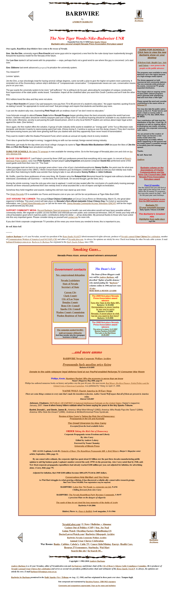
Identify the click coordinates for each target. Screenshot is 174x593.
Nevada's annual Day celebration (140, 236)
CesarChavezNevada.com (33, 203)
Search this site (78, 550)
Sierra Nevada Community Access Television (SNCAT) (91, 203)
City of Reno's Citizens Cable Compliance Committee (124, 566)
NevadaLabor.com (75, 239)
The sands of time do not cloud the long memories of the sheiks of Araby (87, 502)
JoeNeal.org (76, 566)
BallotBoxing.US (103, 530)
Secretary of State (70, 287)
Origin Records (17, 194)
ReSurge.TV (141, 105)
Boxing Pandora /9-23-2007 (105, 331)
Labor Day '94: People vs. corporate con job (92, 486)
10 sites (92, 288)
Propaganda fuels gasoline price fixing (87, 364)
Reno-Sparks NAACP (72, 236)
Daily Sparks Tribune (98, 42)
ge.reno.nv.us (51, 571)
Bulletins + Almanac (101, 524)
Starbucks (93, 547)
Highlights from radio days (152, 219)
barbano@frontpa (38, 571)
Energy (115, 544)
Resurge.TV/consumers (75, 547)
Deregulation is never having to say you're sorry (105, 308)
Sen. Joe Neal (102, 527)
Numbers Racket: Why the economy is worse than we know (94, 379)
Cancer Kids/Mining (101, 544)
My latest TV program (38, 152)
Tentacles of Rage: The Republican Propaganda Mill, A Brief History (90, 451)
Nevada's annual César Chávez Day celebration (31, 568)
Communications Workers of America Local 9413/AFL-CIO (32, 239)
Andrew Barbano (106, 277)
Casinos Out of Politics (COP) (79, 527)
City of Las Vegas (70, 299)
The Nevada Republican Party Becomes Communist (91, 494)
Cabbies (65, 544)
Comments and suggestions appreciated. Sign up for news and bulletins (87, 586)
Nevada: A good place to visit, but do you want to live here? (105, 315)
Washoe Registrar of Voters (70, 315)
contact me (73, 217)
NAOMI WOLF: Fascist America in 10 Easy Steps (87, 390)
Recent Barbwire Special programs (53, 210)
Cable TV (84, 544)
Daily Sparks (50, 577)
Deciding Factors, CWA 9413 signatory (101, 582)
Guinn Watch (68, 530)
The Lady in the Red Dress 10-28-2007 (105, 334)
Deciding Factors (85, 530)
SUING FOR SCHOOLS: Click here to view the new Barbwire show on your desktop (152, 53)
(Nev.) (59, 577)
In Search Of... (95, 550)
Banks (57, 544)
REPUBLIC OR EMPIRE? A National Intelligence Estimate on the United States (85, 403)
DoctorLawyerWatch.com (71, 534)
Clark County (70, 295)
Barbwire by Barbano (20, 577)
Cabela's (74, 544)
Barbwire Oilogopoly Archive (100, 534)
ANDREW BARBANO (82, 21)
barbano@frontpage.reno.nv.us (18, 242)
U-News (86, 524)
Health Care (126, 544)
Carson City (70, 292)
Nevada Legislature (70, 280)
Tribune (65, 577)
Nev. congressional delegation (70, 275)
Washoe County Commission (70, 312)
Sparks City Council (70, 309)
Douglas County (70, 302)
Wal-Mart (104, 547)
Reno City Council (70, 305)
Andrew (141, 159)
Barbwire (114, 282)
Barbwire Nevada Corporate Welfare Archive (86, 537)
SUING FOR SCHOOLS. (17, 152)
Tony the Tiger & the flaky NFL (105, 303)
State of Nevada (70, 283)
